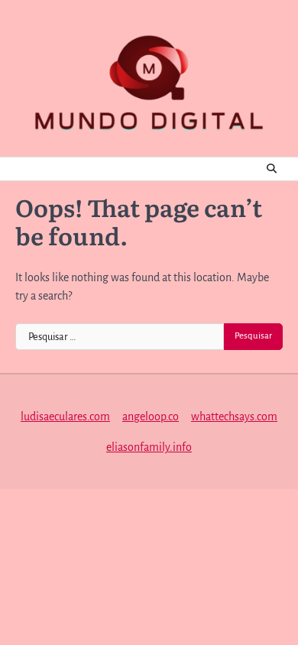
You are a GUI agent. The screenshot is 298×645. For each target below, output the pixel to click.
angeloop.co (150, 416)
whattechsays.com (234, 416)
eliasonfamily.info (149, 447)
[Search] (271, 168)
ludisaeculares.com (65, 416)
